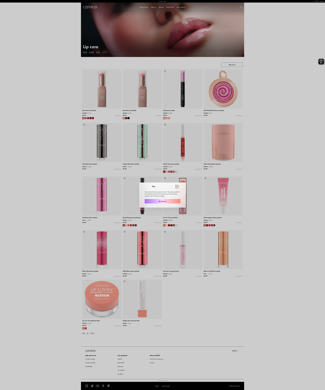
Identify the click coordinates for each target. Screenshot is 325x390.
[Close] (177, 186)
